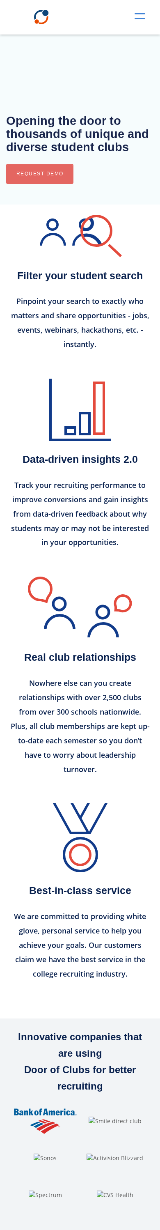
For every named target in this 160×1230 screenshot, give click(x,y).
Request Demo (40, 174)
